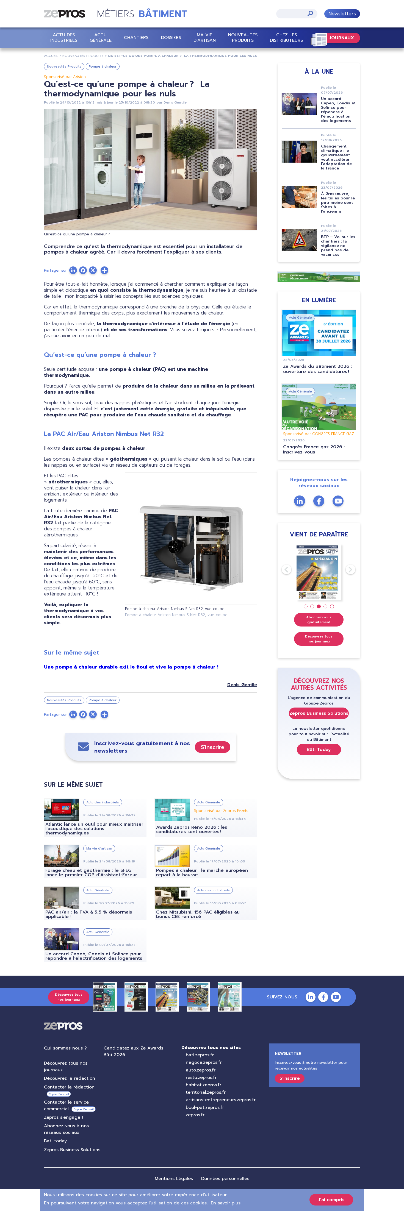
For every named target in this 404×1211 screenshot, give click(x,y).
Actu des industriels (63, 37)
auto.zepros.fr (200, 1070)
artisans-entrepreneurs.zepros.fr (221, 1099)
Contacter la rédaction (69, 1087)
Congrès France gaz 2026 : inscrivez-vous (314, 449)
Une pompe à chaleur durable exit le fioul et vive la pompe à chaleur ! (131, 666)
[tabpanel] (319, 572)
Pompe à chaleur (103, 66)
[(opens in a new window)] (104, 270)
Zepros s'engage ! (63, 1117)
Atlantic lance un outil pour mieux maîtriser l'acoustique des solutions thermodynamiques (94, 828)
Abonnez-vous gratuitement (318, 620)
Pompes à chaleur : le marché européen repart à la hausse (202, 872)
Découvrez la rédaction (69, 1078)
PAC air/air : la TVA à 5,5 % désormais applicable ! (88, 914)
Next (345, 569)
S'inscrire (212, 747)
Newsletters (342, 14)
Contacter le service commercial (66, 1105)
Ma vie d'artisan (204, 37)
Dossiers (171, 37)
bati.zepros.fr (200, 1055)
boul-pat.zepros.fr (205, 1107)
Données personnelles (225, 1178)
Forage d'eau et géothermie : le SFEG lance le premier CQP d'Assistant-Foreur (91, 872)
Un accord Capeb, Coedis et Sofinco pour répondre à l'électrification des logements (93, 956)
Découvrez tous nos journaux (319, 639)
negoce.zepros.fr (204, 1062)
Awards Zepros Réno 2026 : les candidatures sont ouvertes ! (191, 829)
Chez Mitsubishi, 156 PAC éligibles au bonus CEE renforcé (198, 914)
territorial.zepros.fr (206, 1092)
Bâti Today (319, 749)
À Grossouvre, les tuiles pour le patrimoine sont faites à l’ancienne (338, 202)
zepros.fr (195, 1115)
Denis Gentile (175, 102)
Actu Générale (101, 37)
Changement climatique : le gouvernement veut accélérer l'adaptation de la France (336, 157)
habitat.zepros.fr (203, 1085)
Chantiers (136, 37)
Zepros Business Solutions (318, 713)
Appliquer (310, 13)
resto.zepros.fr (201, 1077)
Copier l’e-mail (59, 1094)
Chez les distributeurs (286, 37)
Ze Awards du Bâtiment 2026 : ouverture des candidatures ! (317, 369)
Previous (281, 569)
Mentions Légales (174, 1178)
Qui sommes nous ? (65, 1048)
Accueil (51, 55)
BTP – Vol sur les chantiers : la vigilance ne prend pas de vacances (338, 245)
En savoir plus (225, 1203)
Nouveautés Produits (243, 37)
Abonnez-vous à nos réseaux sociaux (66, 1129)
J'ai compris (331, 1199)
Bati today (55, 1141)
